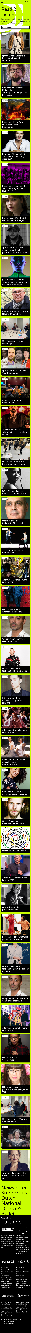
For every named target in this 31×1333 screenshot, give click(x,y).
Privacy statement (8, 1324)
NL (26, 2)
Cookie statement (8, 1322)
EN (29, 2)
